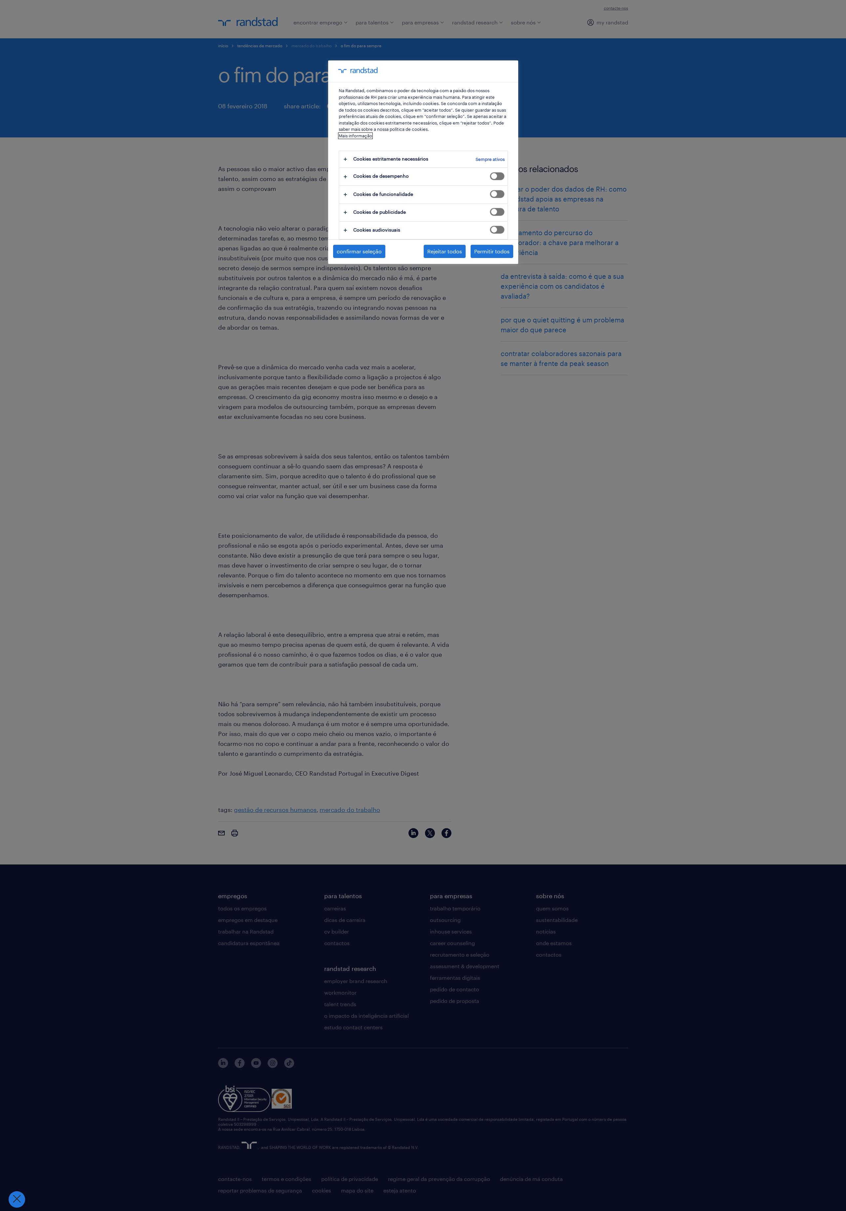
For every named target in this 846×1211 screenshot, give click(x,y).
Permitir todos (492, 251)
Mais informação (355, 135)
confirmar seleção (359, 251)
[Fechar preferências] (17, 1199)
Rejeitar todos (444, 251)
